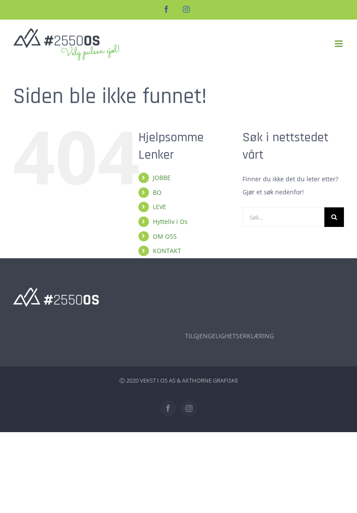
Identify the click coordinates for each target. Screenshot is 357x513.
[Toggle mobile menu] (339, 43)
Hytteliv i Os (170, 221)
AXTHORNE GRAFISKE (210, 380)
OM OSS (165, 236)
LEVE (159, 207)
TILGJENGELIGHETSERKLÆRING (229, 336)
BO (157, 192)
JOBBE (162, 177)
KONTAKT (167, 251)
